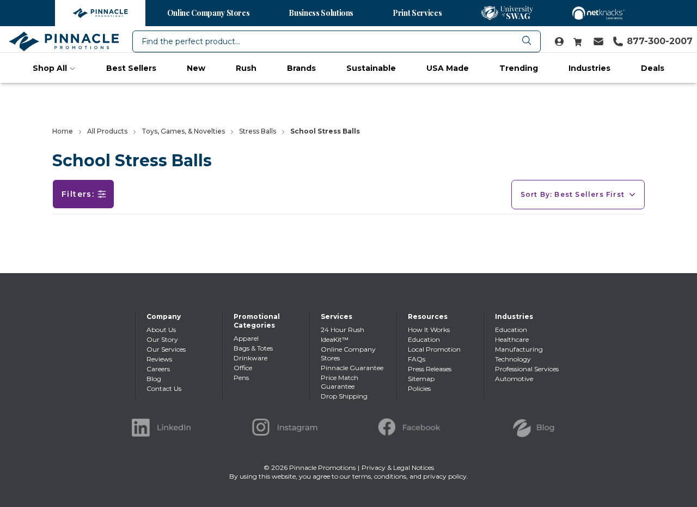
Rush (246, 68)
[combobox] (336, 41)
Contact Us (163, 388)
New (196, 68)
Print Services (417, 13)
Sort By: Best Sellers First (573, 194)
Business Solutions (321, 13)
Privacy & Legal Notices (398, 467)
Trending (518, 68)
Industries (589, 68)
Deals (652, 68)
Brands (301, 68)
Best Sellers (131, 68)
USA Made (447, 68)
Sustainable (371, 68)
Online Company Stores (208, 13)
